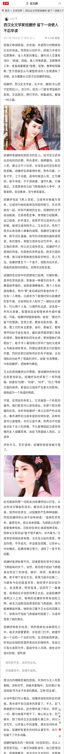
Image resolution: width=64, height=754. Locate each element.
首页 (7, 10)
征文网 (33, 3)
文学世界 (17, 10)
